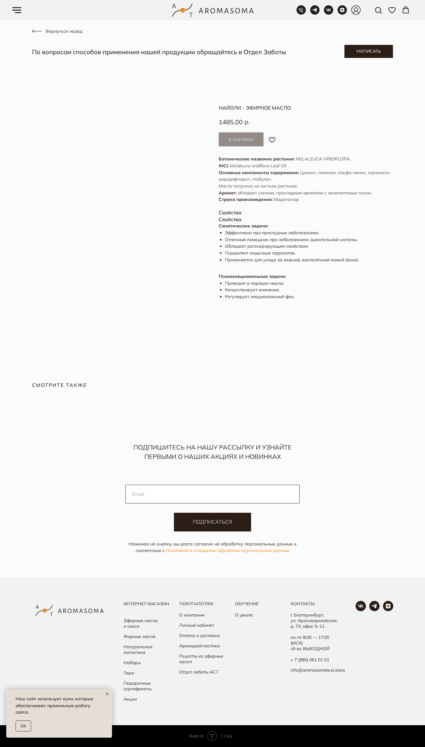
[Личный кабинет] (356, 13)
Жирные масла (140, 636)
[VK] (328, 13)
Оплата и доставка (199, 635)
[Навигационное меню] (16, 10)
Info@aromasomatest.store (318, 670)
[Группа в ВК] (361, 609)
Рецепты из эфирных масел (201, 658)
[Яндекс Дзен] (342, 13)
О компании (191, 615)
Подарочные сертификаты (138, 686)
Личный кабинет (196, 625)
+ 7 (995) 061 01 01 (310, 660)
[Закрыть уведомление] (107, 694)
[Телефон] (301, 13)
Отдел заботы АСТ (198, 672)
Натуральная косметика (138, 649)
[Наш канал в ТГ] (374, 609)
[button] (378, 10)
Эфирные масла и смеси (141, 623)
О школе (244, 615)
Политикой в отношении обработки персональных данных (227, 550)
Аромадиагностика (199, 646)
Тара (129, 673)
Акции (130, 699)
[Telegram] (315, 13)
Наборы (132, 662)
